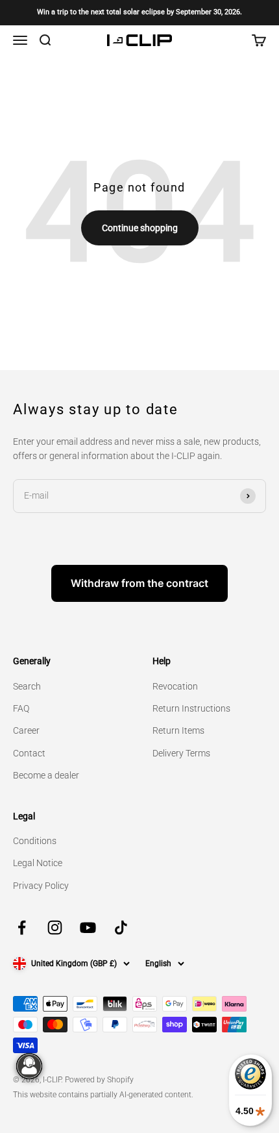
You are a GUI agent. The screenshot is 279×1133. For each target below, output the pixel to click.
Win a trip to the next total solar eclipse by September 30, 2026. (139, 12)
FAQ (21, 708)
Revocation (175, 686)
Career (26, 730)
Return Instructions (191, 708)
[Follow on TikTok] (121, 927)
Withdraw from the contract (139, 583)
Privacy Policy (41, 885)
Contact (29, 753)
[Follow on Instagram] (55, 927)
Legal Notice (37, 863)
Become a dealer (46, 775)
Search (27, 686)
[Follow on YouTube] (88, 927)
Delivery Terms (181, 753)
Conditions (34, 841)
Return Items (178, 730)
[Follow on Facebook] (21, 927)
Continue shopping (140, 228)
